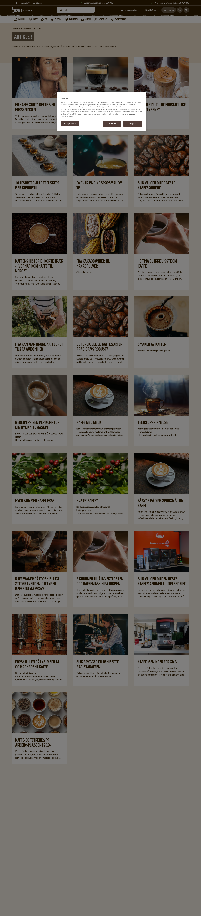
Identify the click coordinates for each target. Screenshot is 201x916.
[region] (101, 111)
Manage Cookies (70, 123)
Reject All (112, 123)
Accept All (132, 123)
